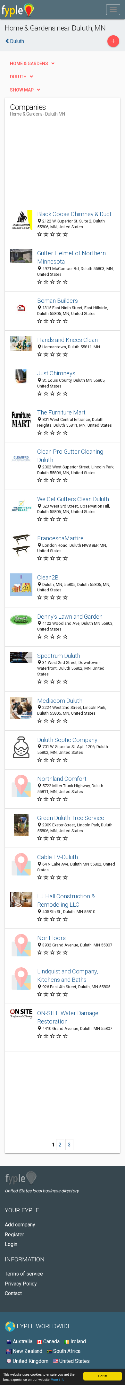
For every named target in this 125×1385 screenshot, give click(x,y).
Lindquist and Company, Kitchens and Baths (67, 975)
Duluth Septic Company (67, 739)
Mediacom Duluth (59, 700)
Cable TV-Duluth (57, 857)
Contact (13, 1293)
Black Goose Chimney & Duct (74, 214)
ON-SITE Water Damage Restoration (67, 1017)
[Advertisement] (58, 162)
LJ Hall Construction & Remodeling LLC (66, 900)
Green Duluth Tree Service (70, 817)
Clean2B (48, 577)
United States (74, 1361)
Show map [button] (22, 89)
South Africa (66, 1351)
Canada (51, 1341)
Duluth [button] (18, 76)
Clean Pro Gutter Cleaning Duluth (70, 455)
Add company (20, 1225)
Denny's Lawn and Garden (70, 616)
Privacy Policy (21, 1284)
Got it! (102, 1375)
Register (14, 1235)
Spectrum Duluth (58, 655)
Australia (22, 1341)
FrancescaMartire (60, 538)
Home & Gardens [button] (29, 63)
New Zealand (27, 1351)
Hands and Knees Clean (67, 339)
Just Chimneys (56, 373)
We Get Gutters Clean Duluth (73, 499)
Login (11, 1244)
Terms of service (24, 1274)
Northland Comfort (62, 778)
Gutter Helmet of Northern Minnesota (71, 257)
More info (57, 1379)
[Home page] (18, 10)
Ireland (77, 1341)
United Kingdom (30, 1361)
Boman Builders (57, 300)
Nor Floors (51, 938)
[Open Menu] (113, 9)
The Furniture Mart (61, 412)
